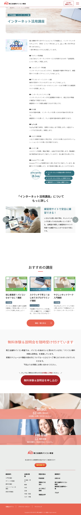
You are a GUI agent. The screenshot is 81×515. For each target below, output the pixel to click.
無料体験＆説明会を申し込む (40, 380)
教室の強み (42, 474)
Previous (6, 220)
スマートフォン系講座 (11, 488)
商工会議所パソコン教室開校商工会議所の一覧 (61, 485)
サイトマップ (38, 506)
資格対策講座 (9, 492)
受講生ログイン (10, 506)
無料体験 (39, 465)
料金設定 (41, 478)
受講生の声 (42, 495)
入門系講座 (9, 478)
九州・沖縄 (27, 497)
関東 (25, 485)
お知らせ (57, 478)
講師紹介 (57, 474)
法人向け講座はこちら (68, 3)
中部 (25, 488)
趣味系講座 (9, 484)
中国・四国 (27, 494)
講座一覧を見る (40, 323)
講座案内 (8, 474)
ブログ (57, 493)
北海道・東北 (27, 481)
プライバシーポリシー (24, 506)
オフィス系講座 (10, 481)
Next (75, 220)
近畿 (25, 491)
